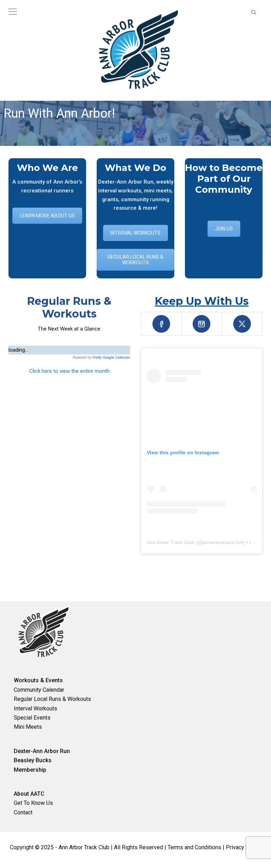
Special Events (32, 717)
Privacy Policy (243, 847)
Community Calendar (39, 689)
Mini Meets (28, 726)
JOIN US (224, 229)
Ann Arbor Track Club (170, 542)
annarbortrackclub (223, 542)
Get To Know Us (33, 803)
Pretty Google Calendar (111, 357)
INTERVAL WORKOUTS (135, 233)
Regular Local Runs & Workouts (52, 699)
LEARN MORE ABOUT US (47, 215)
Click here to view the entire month (69, 371)
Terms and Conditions (194, 847)
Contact (23, 812)
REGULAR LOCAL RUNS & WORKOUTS (135, 259)
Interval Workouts (35, 708)
